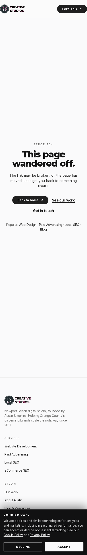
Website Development (20, 446)
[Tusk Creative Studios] (12, 8)
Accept (64, 547)
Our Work (11, 492)
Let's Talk (72, 9)
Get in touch (43, 210)
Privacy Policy (40, 535)
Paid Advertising (50, 225)
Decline (23, 547)
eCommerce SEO (16, 470)
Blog (43, 229)
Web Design (28, 225)
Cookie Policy (13, 535)
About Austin (13, 500)
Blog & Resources (17, 508)
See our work (63, 200)
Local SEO (72, 225)
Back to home (30, 200)
